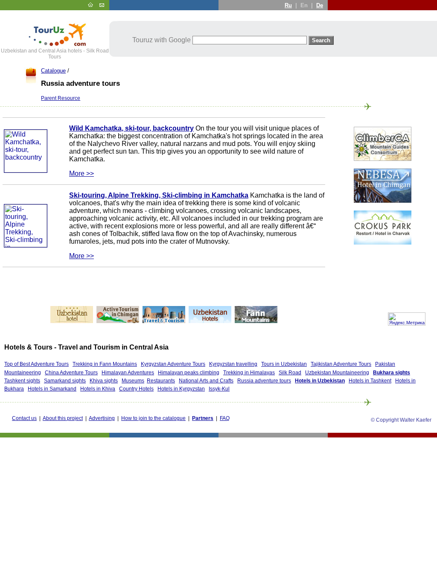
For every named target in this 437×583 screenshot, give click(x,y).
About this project (63, 418)
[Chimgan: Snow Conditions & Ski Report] (117, 320)
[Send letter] (102, 5)
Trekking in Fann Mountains (105, 364)
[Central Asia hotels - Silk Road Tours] (54, 46)
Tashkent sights (22, 381)
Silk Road (290, 373)
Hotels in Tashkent (370, 381)
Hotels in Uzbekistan (320, 381)
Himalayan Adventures (128, 373)
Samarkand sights (65, 381)
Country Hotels (136, 389)
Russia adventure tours (264, 381)
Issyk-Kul (219, 389)
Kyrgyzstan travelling (233, 364)
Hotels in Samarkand (52, 389)
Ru (288, 5)
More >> (81, 173)
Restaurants (161, 381)
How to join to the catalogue (153, 418)
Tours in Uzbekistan (284, 364)
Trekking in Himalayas (249, 373)
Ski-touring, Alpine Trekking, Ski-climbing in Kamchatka (158, 195)
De (319, 5)
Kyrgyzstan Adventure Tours (173, 364)
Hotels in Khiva (97, 389)
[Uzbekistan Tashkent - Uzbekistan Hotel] (71, 320)
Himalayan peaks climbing (188, 373)
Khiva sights (104, 381)
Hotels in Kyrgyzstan (181, 389)
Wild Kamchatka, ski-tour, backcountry (131, 128)
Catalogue (53, 70)
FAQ (225, 418)
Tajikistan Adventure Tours (341, 364)
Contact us (24, 418)
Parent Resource (60, 98)
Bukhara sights (391, 373)
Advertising (102, 418)
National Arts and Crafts (206, 381)
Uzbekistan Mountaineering (337, 373)
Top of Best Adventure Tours (36, 364)
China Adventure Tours (71, 373)
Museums (133, 381)
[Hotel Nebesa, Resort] (382, 200)
